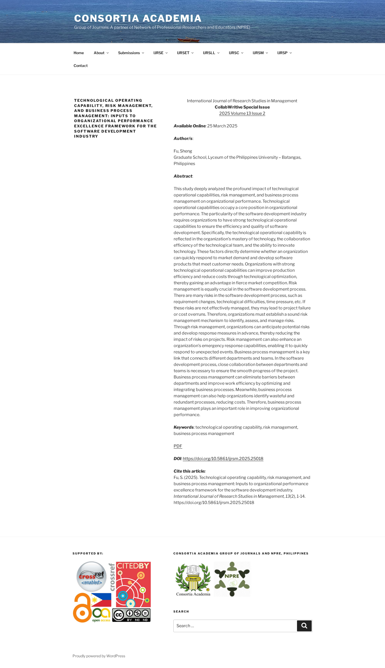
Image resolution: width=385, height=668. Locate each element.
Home (79, 52)
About (99, 52)
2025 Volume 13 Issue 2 (242, 113)
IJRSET (183, 52)
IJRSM (258, 52)
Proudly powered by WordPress (99, 656)
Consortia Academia (138, 18)
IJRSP (282, 52)
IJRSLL (209, 52)
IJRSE (158, 52)
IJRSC (234, 52)
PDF (178, 446)
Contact (81, 65)
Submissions (129, 52)
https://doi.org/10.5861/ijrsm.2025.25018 (223, 458)
